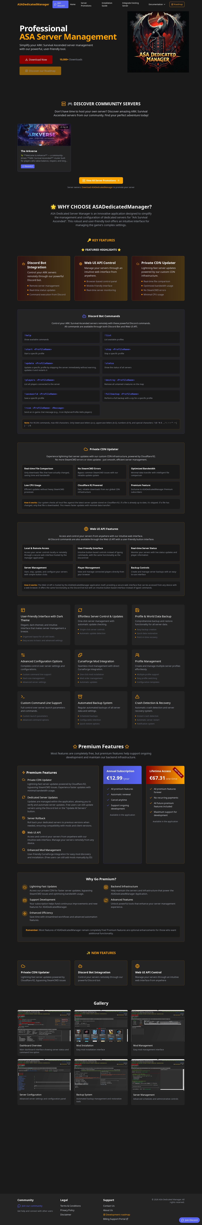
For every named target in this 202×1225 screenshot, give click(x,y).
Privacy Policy (67, 1210)
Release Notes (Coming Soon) (160, 12)
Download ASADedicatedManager (97, 187)
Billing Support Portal (114, 1218)
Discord (28, 166)
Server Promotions (86, 4)
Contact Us (109, 1205)
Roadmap (178, 4)
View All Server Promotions (101, 180)
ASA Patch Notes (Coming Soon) (156, 20)
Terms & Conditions (70, 1205)
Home (72, 4)
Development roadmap (118, 1214)
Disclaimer (65, 1214)
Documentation (156, 4)
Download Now (38, 59)
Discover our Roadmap (42, 70)
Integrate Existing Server (130, 4)
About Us (108, 1210)
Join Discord (61, 4)
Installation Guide (107, 4)
